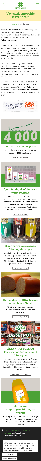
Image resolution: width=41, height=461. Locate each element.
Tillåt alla (9, 454)
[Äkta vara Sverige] (20, 6)
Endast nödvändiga (9, 458)
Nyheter (14, 24)
